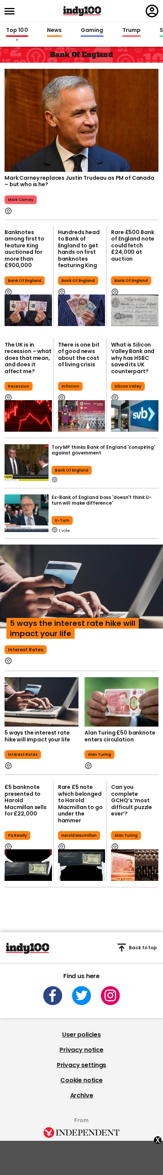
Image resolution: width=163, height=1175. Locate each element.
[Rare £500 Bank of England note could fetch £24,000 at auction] (134, 310)
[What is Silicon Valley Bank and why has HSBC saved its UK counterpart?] (134, 416)
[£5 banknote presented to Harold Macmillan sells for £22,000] (28, 865)
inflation (70, 386)
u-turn (62, 520)
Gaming (92, 30)
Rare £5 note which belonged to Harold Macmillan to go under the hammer (80, 803)
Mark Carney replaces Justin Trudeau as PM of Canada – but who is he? (79, 181)
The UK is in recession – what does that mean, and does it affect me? (28, 358)
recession (18, 386)
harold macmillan (79, 835)
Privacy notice (81, 1049)
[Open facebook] (52, 995)
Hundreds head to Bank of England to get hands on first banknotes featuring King (79, 248)
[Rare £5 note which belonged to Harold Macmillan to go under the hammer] (81, 865)
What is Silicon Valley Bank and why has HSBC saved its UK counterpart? (132, 358)
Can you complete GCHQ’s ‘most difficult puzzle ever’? (131, 800)
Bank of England (24, 280)
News (54, 30)
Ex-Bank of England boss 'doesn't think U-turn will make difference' (102, 500)
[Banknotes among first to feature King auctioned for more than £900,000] (28, 310)
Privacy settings (81, 1065)
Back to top (143, 947)
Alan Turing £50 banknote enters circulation (120, 736)
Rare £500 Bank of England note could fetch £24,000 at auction (132, 245)
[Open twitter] (81, 995)
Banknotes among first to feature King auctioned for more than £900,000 (24, 248)
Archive (81, 1095)
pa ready (17, 835)
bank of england (71, 470)
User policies (81, 1034)
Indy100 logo (82, 11)
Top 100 (17, 30)
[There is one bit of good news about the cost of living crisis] (81, 416)
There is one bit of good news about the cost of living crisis (79, 355)
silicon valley (127, 386)
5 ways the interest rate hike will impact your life (72, 628)
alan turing (99, 754)
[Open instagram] (110, 995)
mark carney (20, 200)
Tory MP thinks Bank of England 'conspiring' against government (103, 450)
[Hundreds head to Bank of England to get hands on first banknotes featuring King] (81, 310)
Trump (131, 30)
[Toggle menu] (12, 11)
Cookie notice (81, 1080)
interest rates (25, 649)
